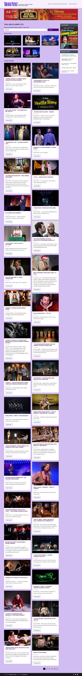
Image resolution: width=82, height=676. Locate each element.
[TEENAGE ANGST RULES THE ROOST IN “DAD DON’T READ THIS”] (17, 638)
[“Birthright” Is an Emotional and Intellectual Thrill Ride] (45, 368)
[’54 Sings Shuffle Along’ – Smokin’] (45, 102)
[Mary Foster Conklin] (45, 643)
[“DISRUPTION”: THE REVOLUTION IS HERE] (45, 198)
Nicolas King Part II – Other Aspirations (13, 278)
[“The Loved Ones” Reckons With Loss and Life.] (45, 609)
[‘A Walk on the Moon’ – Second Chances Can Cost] (45, 544)
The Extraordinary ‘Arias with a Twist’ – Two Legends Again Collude (16, 510)
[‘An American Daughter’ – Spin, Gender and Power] (17, 166)
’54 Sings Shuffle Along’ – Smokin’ (43, 112)
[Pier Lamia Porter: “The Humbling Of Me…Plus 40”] (17, 100)
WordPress (25, 674)
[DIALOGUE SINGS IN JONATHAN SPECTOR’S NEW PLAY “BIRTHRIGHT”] (45, 434)
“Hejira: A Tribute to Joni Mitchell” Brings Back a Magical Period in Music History (17, 341)
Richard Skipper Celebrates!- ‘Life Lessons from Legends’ (15, 478)
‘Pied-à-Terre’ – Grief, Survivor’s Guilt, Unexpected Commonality (43, 520)
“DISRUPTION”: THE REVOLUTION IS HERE (44, 208)
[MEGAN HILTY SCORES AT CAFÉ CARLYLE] (17, 568)
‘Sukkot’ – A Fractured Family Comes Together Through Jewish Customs (16, 383)
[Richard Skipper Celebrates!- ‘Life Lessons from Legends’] (17, 468)
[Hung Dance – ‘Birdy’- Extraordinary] (17, 405)
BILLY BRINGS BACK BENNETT (13, 213)
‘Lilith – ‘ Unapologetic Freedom (43, 177)
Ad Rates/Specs (73, 4)
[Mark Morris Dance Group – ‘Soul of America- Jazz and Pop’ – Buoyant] (45, 402)
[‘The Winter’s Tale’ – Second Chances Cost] (17, 132)
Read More (9, 89)
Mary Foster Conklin (39, 652)
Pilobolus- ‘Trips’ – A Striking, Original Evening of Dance (42, 587)
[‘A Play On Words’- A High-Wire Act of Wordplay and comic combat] (17, 436)
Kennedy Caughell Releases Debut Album (15, 308)
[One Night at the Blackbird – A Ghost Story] (45, 136)
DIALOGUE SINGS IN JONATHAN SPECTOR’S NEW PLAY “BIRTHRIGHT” (45, 444)
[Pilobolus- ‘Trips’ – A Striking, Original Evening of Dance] (45, 576)
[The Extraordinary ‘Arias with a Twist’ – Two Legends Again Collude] (17, 500)
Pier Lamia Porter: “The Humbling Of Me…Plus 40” (16, 110)
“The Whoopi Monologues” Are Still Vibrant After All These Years (44, 344)
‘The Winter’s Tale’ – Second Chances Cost (16, 143)
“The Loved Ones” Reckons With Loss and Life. (44, 619)
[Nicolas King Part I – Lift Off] (45, 302)
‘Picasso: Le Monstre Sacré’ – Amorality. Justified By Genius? (15, 614)
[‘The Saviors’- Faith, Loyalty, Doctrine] (17, 233)
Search (50, 29)
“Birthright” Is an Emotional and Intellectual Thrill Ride (43, 378)
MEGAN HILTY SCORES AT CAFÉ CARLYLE (16, 577)
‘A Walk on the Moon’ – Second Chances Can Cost (42, 555)
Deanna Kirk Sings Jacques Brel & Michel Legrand (15, 542)
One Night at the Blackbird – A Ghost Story (44, 148)
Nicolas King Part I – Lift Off (42, 313)
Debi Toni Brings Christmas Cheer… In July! (44, 273)
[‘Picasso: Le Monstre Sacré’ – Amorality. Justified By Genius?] (17, 601)
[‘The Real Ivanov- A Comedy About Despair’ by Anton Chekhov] (17, 70)
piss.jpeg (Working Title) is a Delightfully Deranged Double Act (44, 239)
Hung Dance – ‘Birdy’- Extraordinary (16, 415)
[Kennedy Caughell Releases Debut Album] (17, 298)
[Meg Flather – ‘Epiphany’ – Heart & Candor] (45, 473)
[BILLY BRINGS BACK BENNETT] (17, 203)
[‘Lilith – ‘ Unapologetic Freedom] (45, 167)
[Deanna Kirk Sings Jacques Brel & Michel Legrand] (17, 532)
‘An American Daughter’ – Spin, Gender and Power (17, 176)
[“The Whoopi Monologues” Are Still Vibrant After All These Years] (45, 334)
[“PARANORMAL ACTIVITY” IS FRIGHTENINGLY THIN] (45, 71)
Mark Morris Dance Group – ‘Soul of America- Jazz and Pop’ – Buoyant (44, 412)
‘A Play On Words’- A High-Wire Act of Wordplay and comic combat (17, 446)
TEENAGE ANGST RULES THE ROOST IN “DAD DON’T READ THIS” (17, 648)
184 (54, 668)
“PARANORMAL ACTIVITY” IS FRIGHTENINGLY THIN (41, 81)
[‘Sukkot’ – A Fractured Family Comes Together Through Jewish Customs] (17, 371)
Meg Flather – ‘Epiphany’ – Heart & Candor (43, 488)
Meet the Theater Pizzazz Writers (57, 4)
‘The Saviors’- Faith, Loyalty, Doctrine (14, 244)
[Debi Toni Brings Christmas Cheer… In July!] (45, 263)
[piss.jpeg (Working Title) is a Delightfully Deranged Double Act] (45, 229)
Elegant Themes (12, 674)
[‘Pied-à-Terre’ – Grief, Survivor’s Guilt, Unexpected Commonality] (45, 510)
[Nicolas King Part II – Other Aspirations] (17, 266)
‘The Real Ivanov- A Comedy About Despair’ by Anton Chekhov (15, 79)
